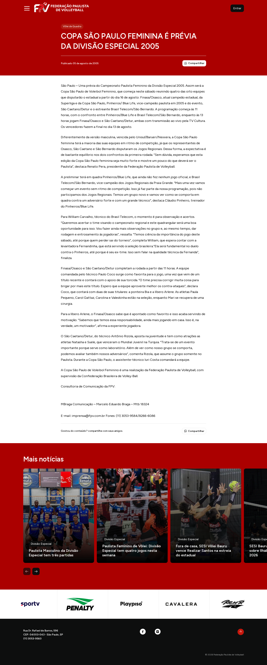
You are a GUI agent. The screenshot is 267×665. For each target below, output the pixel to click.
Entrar (237, 8)
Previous (27, 571)
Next (36, 571)
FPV (61, 7)
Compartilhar (196, 63)
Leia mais (58, 516)
